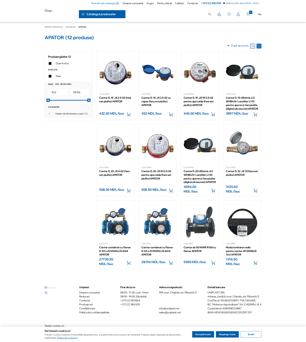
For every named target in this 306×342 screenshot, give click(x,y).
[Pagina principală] (59, 14)
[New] (50, 76)
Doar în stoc (62, 63)
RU (259, 14)
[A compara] (219, 14)
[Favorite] (229, 14)
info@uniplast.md (169, 308)
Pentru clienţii (164, 3)
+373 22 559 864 (130, 300)
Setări (251, 334)
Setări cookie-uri (54, 325)
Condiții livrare (87, 308)
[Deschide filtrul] (49, 114)
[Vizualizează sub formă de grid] (259, 46)
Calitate (179, 3)
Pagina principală (54, 27)
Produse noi (86, 304)
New (58, 76)
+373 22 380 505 (211, 3)
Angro (150, 3)
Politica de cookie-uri (67, 337)
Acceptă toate (203, 334)
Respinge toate (227, 334)
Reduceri (84, 296)
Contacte (192, 3)
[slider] (48, 100)
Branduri (71, 27)
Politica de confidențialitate (94, 312)
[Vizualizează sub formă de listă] (252, 46)
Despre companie (133, 3)
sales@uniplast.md (170, 312)
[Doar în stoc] (50, 63)
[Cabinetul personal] (238, 14)
